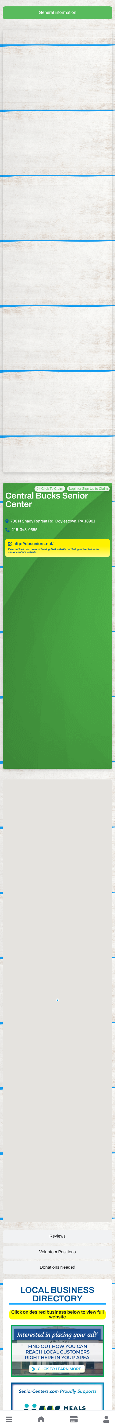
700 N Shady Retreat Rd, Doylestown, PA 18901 (52, 521)
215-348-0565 (24, 530)
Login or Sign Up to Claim (88, 489)
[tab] (57, 12)
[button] (9, 1419)
